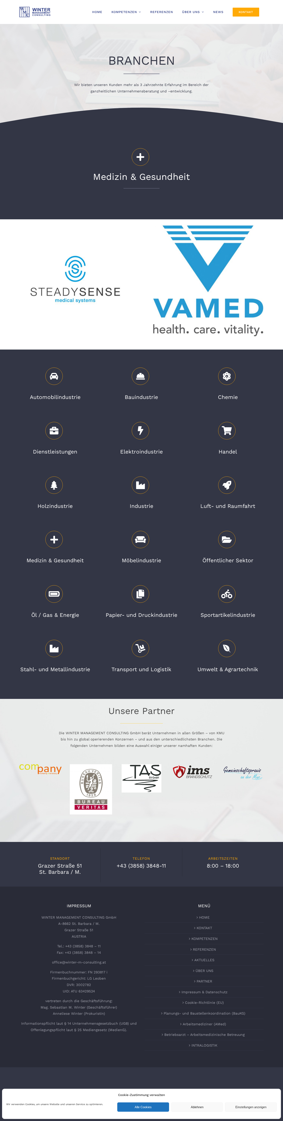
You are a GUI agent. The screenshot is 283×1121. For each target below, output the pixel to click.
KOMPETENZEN (204, 939)
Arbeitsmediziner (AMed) (204, 1024)
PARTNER (204, 981)
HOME (204, 917)
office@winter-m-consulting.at (79, 962)
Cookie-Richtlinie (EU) (204, 1002)
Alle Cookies (143, 1107)
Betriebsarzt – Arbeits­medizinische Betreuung (204, 1035)
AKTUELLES (204, 960)
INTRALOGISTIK (204, 1045)
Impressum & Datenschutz (204, 992)
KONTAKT (204, 928)
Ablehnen (197, 1107)
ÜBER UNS (204, 971)
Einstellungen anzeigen (250, 1107)
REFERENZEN (204, 949)
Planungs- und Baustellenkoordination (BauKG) (204, 1013)
